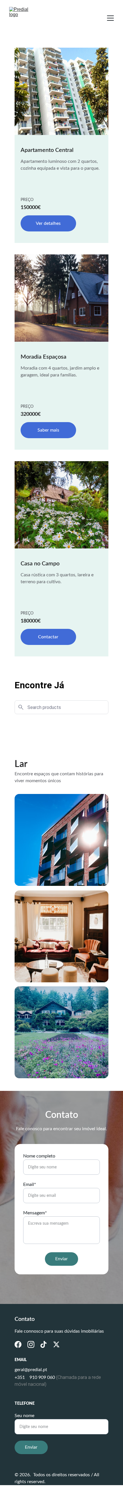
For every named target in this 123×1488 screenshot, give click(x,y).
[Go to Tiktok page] (43, 1344)
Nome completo (39, 1156)
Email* (29, 1184)
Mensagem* (35, 1213)
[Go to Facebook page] (18, 1344)
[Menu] (110, 18)
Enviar (61, 1259)
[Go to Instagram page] (30, 1344)
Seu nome (24, 1415)
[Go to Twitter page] (56, 1344)
